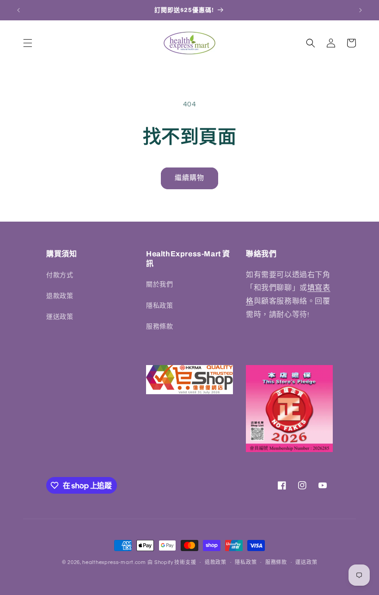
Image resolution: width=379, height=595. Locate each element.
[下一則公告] (360, 10)
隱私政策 (159, 306)
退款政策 (59, 296)
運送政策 (59, 317)
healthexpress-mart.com (114, 562)
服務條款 (159, 326)
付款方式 (59, 275)
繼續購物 (189, 177)
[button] (28, 43)
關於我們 (159, 284)
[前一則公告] (18, 10)
